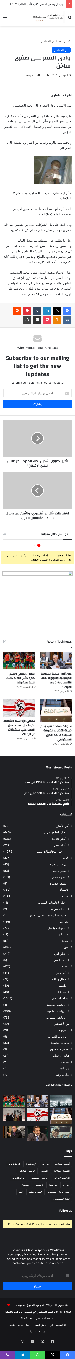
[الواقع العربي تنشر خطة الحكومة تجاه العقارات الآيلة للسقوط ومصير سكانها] (14, 1132)
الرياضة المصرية (56, 1017)
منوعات (64, 1068)
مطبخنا (62, 992)
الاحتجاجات (14, 1163)
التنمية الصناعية (62, 1170)
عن (51, 1324)
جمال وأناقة (59, 979)
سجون (25, 1184)
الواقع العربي (18, 1177)
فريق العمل (40, 1324)
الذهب (44, 1170)
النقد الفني (60, 960)
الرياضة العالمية (56, 1011)
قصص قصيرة (58, 883)
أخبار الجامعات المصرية (52, 902)
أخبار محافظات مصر (49, 851)
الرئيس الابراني (62, 1177)
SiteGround (27, 1318)
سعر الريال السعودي (59, 1191)
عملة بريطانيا (35, 1191)
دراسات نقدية (58, 864)
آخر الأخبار (63, 826)
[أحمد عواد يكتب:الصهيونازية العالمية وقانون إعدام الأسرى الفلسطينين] (61, 1101)
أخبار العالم (24, 1324)
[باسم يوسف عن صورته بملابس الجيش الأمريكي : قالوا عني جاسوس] (61, 1132)
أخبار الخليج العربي (54, 832)
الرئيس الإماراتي (27, 1170)
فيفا (21, 1191)
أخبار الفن (60, 953)
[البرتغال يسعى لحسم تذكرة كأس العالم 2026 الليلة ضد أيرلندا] (19, 660)
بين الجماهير (48, 41)
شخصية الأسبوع (59, 1049)
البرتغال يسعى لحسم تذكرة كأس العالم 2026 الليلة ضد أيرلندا (20, 678)
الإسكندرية (31, 1163)
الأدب (66, 857)
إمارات (45, 1163)
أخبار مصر (60, 845)
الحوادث (64, 921)
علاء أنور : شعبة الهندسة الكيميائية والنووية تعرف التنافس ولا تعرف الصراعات (56, 680)
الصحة (65, 940)
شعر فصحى (58, 877)
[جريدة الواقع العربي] (48, 17)
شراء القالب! (37, 1331)
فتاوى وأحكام (61, 1055)
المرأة (65, 966)
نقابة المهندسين (61, 1198)
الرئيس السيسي (39, 1177)
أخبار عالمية (59, 838)
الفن (66, 947)
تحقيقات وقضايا (57, 928)
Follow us (65, 1210)
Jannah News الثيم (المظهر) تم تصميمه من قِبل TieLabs (37, 1311)
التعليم (65, 896)
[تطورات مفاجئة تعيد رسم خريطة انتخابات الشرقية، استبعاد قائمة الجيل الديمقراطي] (56, 710)
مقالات (65, 1062)
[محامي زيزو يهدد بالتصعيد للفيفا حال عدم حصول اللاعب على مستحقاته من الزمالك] (19, 708)
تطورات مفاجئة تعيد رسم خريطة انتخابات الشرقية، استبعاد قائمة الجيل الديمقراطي (56, 733)
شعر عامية (59, 870)
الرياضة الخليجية (56, 1004)
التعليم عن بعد (57, 909)
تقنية (12, 1324)
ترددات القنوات (57, 1036)
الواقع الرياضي (60, 998)
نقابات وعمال (61, 1074)
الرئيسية (63, 41)
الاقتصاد (64, 889)
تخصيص (39, 1184)
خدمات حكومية (60, 1042)
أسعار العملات (62, 1163)
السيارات (64, 934)
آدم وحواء (60, 972)
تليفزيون (64, 1030)
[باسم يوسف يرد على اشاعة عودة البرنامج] (38, 1133)
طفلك (62, 985)
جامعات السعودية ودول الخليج (48, 915)
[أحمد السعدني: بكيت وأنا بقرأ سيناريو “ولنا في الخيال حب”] (14, 1114)
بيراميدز (53, 1184)
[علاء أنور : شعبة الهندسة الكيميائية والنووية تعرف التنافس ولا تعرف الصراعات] (56, 660)
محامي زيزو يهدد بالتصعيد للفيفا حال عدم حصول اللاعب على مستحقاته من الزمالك (19, 727)
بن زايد (66, 1184)
